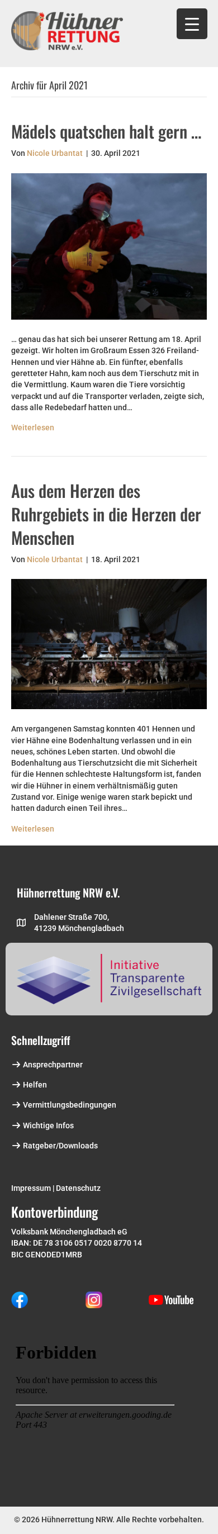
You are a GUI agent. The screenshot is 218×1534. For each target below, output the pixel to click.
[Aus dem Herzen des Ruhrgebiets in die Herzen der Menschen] (109, 643)
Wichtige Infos (47, 1125)
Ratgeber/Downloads (59, 1145)
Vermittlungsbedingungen (68, 1104)
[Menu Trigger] (192, 23)
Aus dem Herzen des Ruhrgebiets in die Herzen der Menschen (106, 514)
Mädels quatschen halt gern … (106, 131)
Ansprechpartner (52, 1064)
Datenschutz (78, 1188)
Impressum (31, 1188)
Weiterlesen (32, 427)
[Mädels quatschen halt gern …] (109, 245)
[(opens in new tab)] (19, 1299)
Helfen (34, 1084)
